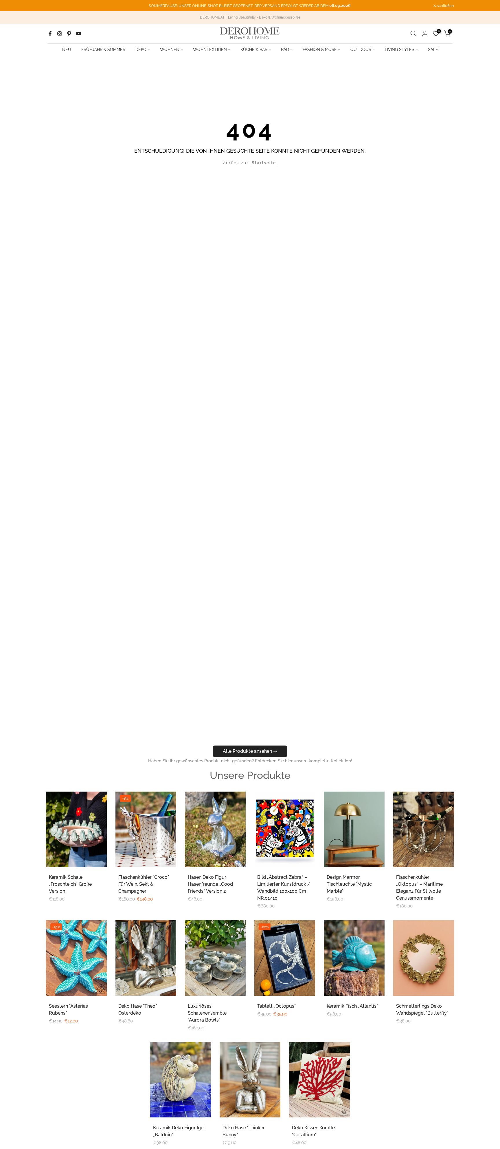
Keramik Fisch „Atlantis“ (352, 1006)
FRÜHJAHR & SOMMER (103, 49)
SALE (433, 49)
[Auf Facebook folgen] (50, 33)
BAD (285, 49)
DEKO (140, 49)
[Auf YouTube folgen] (78, 33)
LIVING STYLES (399, 49)
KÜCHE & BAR (253, 49)
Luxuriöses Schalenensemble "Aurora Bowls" (207, 1013)
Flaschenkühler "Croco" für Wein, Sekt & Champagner (143, 884)
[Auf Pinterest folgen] (69, 33)
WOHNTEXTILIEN (210, 49)
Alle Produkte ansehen (247, 751)
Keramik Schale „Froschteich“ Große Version (70, 884)
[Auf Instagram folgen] (59, 33)
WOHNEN (169, 49)
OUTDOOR (360, 49)
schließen (58, 6)
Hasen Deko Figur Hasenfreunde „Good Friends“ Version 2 (210, 884)
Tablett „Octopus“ (276, 1006)
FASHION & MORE (320, 49)
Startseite (264, 162)
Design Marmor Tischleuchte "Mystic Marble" (349, 884)
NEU (66, 49)
